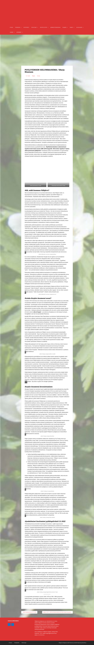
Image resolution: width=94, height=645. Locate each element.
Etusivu (11, 27)
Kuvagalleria (79, 27)
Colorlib (75, 642)
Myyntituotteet (43, 27)
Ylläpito (33, 75)
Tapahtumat (34, 27)
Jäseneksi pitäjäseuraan (55, 27)
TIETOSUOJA (24, 642)
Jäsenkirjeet (19, 32)
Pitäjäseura (17, 27)
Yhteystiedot (26, 27)
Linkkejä (11, 32)
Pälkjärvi (64, 27)
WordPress (84, 642)
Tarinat (71, 27)
